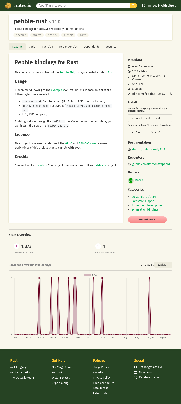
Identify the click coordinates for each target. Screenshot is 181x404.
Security (111, 46)
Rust (110, 72)
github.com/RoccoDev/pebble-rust (152, 164)
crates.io (22, 5)
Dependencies (68, 46)
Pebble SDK (67, 72)
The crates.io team (22, 377)
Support (57, 372)
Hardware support (143, 201)
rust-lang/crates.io (148, 367)
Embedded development (147, 205)
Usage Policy (101, 367)
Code (32, 46)
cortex (52, 35)
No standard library (143, 196)
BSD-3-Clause (87, 143)
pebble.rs (100, 165)
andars (42, 165)
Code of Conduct (103, 383)
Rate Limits (100, 393)
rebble (68, 35)
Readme (17, 46)
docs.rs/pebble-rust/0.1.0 (148, 149)
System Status (61, 377)
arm (83, 35)
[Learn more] (171, 94)
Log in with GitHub (164, 5)
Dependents (91, 46)
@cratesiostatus (146, 377)
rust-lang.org (18, 367)
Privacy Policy (102, 377)
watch (36, 35)
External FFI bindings (144, 209)
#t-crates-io (143, 372)
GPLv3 (68, 143)
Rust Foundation (20, 372)
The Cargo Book (61, 367)
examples (57, 90)
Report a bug (60, 383)
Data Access (100, 388)
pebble (21, 35)
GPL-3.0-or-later (142, 76)
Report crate (147, 219)
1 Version (47, 46)
